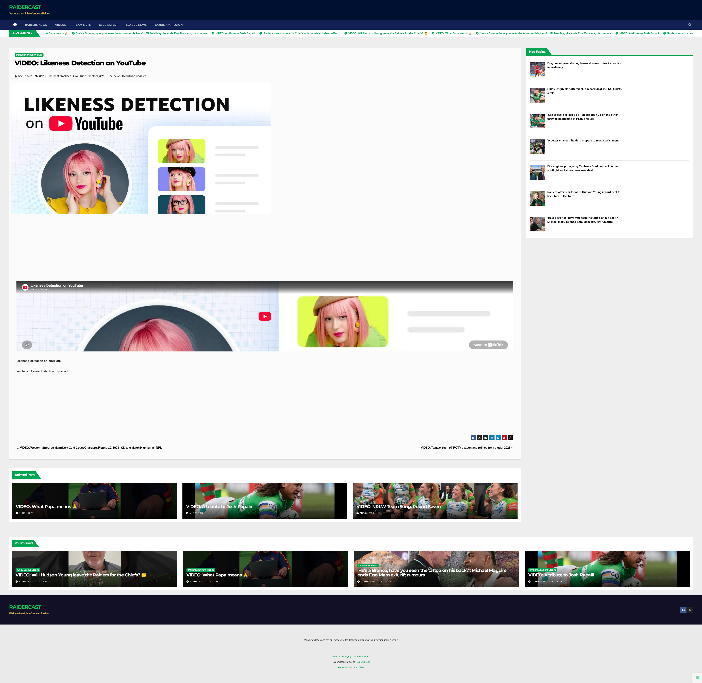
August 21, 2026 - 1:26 (204, 581)
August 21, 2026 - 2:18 (33, 581)
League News (136, 25)
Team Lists (82, 25)
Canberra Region (169, 25)
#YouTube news (109, 76)
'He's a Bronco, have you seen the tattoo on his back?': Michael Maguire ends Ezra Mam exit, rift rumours (583, 219)
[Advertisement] (626, 10)
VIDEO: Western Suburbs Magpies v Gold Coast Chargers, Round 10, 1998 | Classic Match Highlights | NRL (90, 447)
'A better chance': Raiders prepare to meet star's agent (583, 140)
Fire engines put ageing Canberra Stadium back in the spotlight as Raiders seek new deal (582, 168)
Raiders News (36, 25)
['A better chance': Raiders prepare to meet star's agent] (538, 149)
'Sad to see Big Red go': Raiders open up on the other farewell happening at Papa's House (582, 116)
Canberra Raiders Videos (29, 55)
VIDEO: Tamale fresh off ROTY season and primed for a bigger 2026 (465, 447)
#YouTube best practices (55, 76)
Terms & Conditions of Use (351, 667)
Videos (60, 25)
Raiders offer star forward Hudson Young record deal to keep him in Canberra (584, 194)
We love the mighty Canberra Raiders (351, 656)
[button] (689, 24)
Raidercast (25, 7)
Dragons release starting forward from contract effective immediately (584, 65)
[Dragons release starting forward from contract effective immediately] (538, 71)
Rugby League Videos (28, 570)
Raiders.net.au (363, 662)
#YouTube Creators (85, 76)
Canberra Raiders (368, 565)
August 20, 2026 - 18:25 (547, 581)
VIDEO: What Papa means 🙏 (46, 506)
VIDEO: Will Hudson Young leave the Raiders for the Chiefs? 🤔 (81, 575)
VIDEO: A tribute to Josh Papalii (219, 506)
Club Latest (108, 25)
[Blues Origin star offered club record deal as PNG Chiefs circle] (538, 97)
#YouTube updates (134, 76)
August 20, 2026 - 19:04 (376, 581)
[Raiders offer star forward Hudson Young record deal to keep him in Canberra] (538, 200)
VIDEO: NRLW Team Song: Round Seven (398, 506)
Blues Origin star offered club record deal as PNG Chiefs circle (584, 90)
